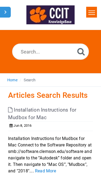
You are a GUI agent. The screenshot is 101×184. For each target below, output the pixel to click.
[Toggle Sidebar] (5, 12)
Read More (45, 170)
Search (30, 80)
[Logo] (50, 15)
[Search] (81, 51)
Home (12, 80)
